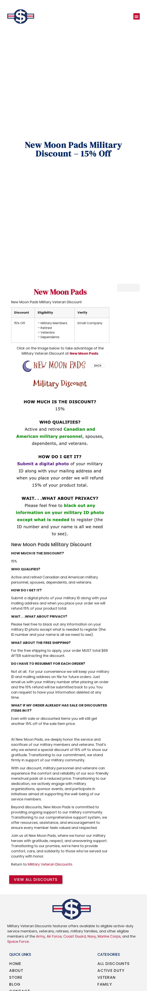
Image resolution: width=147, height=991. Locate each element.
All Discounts (113, 963)
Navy (91, 936)
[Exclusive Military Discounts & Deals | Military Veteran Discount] (20, 16)
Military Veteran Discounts (50, 864)
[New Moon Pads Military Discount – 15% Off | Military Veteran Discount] (60, 449)
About (16, 970)
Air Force (54, 936)
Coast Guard (74, 936)
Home (15, 963)
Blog (14, 984)
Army (40, 936)
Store (15, 977)
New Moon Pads (60, 292)
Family (104, 984)
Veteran (106, 977)
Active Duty (110, 970)
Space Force (18, 941)
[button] (136, 16)
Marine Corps (109, 936)
